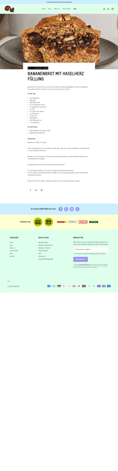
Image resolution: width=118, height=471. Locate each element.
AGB (39, 253)
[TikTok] (77, 209)
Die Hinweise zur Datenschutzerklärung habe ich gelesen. (90, 253)
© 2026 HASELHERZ (13, 286)
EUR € (8, 281)
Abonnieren (80, 259)
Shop (49, 9)
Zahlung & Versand (44, 248)
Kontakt (12, 256)
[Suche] (108, 9)
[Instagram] (66, 209)
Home (43, 9)
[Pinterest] (72, 209)
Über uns (57, 9)
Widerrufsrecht (43, 251)
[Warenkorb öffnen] (112, 9)
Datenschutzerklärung (45, 245)
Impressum (41, 256)
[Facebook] (60, 209)
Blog (75, 9)
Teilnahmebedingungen (45, 259)
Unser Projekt (66, 9)
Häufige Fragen (43, 242)
